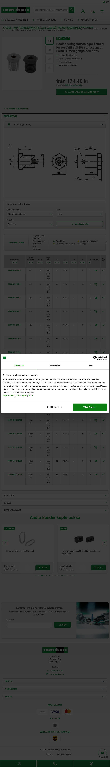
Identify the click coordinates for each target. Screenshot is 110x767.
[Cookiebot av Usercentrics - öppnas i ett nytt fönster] (95, 358)
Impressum (8, 395)
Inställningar (53, 407)
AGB (30, 395)
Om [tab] (91, 366)
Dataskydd (21, 395)
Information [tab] (55, 366)
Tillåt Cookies (89, 407)
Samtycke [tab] (19, 366)
